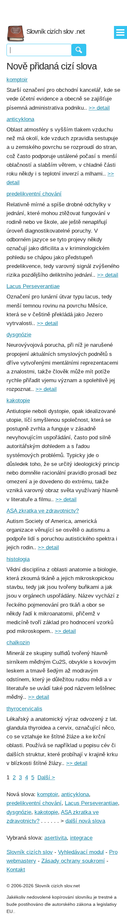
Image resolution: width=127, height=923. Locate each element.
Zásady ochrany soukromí (73, 861)
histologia (18, 559)
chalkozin (18, 642)
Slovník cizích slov (30, 852)
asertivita (55, 838)
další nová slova (85, 821)
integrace (81, 838)
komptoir (17, 80)
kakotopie (18, 400)
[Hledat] (79, 50)
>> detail (99, 108)
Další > (46, 777)
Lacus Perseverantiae (33, 286)
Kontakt (16, 870)
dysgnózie (19, 335)
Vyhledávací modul (81, 852)
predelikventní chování (34, 194)
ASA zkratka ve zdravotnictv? (43, 511)
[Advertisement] (63, 10)
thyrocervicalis (24, 709)
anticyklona (20, 119)
